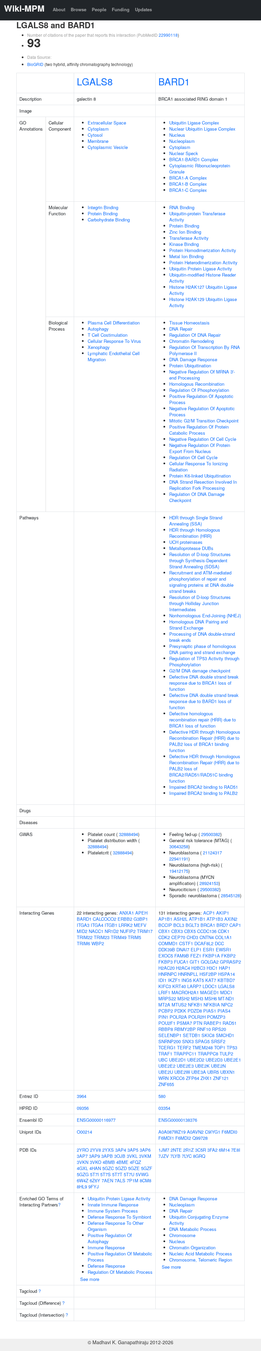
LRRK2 (126, 925)
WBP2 (97, 943)
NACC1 (96, 931)
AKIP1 (222, 913)
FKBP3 (165, 961)
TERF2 (184, 1047)
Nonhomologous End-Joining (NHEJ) (205, 615)
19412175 (178, 871)
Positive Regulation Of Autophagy (110, 1238)
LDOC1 (210, 986)
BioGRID (35, 64)
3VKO (95, 1162)
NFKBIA (212, 1004)
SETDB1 (191, 1035)
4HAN (95, 1168)
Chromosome (182, 1235)
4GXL (82, 1168)
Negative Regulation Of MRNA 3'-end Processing (202, 374)
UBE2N (218, 1066)
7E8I (235, 1150)
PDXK (180, 1010)
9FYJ (93, 1186)
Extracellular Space (107, 122)
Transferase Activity (189, 238)
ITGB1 (111, 925)
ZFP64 (192, 1078)
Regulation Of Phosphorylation (199, 390)
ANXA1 (126, 913)
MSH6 (211, 998)
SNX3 (188, 1041)
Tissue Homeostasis (189, 322)
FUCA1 (181, 961)
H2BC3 (198, 968)
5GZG (83, 1174)
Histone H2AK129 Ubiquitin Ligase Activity (203, 302)
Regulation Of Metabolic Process (120, 1272)
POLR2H (197, 1017)
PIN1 (163, 1017)
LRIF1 (164, 992)
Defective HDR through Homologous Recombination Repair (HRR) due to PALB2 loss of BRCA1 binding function (204, 741)
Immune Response (106, 1247)
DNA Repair (180, 329)
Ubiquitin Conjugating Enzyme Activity (198, 1220)
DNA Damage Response (193, 359)
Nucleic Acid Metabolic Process (200, 1253)
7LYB (175, 1156)
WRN (163, 1078)
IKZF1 (174, 980)
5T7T (117, 1174)
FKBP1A (211, 955)
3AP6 (145, 1150)
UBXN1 (227, 1072)
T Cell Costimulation (107, 335)
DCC (219, 943)
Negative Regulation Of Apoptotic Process (202, 411)
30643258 (178, 846)
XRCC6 (177, 1078)
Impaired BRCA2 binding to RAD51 (203, 787)
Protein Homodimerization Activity (202, 250)
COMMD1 (168, 943)
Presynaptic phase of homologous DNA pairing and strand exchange (202, 649)
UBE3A (198, 1072)
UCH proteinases (186, 542)
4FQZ (135, 1162)
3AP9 (94, 1156)
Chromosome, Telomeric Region (200, 1259)
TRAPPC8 (208, 1053)
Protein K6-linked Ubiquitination (200, 475)
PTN (197, 1023)
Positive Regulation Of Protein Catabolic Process (199, 429)
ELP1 (196, 949)
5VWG (142, 1174)
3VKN (82, 1162)
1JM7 (163, 1150)
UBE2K (202, 1066)
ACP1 (209, 913)
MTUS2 (179, 1004)
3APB (107, 1156)
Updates (143, 9)
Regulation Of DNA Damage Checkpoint (196, 497)
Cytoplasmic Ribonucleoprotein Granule (199, 168)
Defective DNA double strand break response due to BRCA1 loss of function (204, 682)
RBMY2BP (185, 1029)
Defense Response (106, 1266)
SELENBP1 (169, 1035)
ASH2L (181, 919)
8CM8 (145, 1180)
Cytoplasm (98, 129)
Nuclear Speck (183, 153)
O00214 (84, 1132)
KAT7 (210, 980)
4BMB (109, 1162)
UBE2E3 (185, 1066)
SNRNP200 (169, 1041)
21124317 (212, 852)
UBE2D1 (177, 1059)
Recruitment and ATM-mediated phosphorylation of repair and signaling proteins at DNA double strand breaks (201, 581)
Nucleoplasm (182, 141)
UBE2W (182, 1072)
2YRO (83, 1150)
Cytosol (95, 135)
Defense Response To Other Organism (115, 1226)
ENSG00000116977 (96, 1120)
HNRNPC (167, 974)
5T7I (94, 1174)
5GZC (108, 1168)
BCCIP (165, 925)
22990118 (168, 35)
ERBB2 (125, 919)
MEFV (140, 925)
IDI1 (162, 980)
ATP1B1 (197, 919)
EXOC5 (165, 955)
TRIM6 (83, 943)
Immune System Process (113, 1210)
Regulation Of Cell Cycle (193, 457)
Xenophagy (99, 347)
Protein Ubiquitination (190, 365)
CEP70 (178, 937)
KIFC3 (164, 986)
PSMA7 (184, 1023)
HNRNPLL (188, 974)
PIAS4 (224, 1010)
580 (162, 1096)
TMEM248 (202, 1047)
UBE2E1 (232, 1059)
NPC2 (227, 1004)
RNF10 (204, 1029)
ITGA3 (83, 925)
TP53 (232, 1047)
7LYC (187, 1156)
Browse (78, 9)
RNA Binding (181, 207)
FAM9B (181, 955)
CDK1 (223, 931)
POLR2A (178, 1017)
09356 (83, 1108)
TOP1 (219, 1047)
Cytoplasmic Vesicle (108, 147)
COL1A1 (223, 937)
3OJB (119, 1156)
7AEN (107, 1180)
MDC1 (226, 992)
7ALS (120, 1180)
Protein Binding (103, 213)
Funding (120, 9)
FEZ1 (195, 955)
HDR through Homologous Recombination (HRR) (194, 533)
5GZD (121, 1168)
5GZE (134, 1168)
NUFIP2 (128, 931)
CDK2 (164, 937)
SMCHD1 (225, 1035)
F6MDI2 (183, 1138)
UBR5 (213, 1072)
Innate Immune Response (113, 1204)
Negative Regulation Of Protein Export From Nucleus (199, 448)
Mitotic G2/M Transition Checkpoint (204, 420)
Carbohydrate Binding (109, 219)
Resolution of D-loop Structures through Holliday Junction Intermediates (200, 603)
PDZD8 (195, 1010)
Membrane (98, 141)
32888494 (128, 834)
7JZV (163, 1156)
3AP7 (82, 1156)
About (59, 9)
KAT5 (198, 980)
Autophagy (98, 329)
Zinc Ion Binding (185, 232)
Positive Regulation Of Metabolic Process (120, 1256)
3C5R (200, 1150)
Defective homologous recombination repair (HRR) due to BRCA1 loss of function (202, 719)
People (99, 9)
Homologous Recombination (196, 384)
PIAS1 (209, 1010)
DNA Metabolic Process (192, 1229)
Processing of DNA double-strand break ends (202, 637)
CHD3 (192, 937)
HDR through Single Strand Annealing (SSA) (195, 520)
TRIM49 (118, 937)
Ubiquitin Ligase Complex (194, 122)
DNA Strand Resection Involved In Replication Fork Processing (203, 485)
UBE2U (165, 1072)
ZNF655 (166, 1084)
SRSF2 (218, 1041)
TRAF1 (165, 1053)
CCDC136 (206, 931)
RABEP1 (212, 1023)
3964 (81, 1096)
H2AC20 (166, 968)
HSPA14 (226, 974)
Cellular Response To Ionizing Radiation (198, 466)
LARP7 (194, 986)
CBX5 (190, 931)
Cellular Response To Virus (114, 341)
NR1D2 (112, 931)
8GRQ (199, 1156)
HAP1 (224, 968)
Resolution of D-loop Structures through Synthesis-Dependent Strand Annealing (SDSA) (200, 560)
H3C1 (212, 968)
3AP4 (120, 1150)
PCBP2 (165, 1010)
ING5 (186, 980)
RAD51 (230, 1023)
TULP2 (226, 1053)
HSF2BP (208, 974)
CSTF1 (186, 943)
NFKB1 (195, 1004)
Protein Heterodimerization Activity (203, 262)
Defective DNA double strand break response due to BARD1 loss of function (204, 701)
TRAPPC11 (185, 1053)
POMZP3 (216, 1017)
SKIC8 (208, 1035)
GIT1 (194, 961)
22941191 (178, 858)
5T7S (105, 1174)
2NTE (176, 1150)
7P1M (132, 1180)
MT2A (164, 1004)
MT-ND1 (226, 998)
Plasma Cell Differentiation (114, 322)
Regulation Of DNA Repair (195, 335)
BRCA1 (208, 925)
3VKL (132, 1156)
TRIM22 (84, 937)
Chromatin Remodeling (191, 341)
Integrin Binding (103, 207)
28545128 (230, 895)
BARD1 (174, 81)
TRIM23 (101, 937)
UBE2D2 (195, 1059)
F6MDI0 (229, 1132)
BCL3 (178, 925)
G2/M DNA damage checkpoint (199, 670)
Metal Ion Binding (186, 256)
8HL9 (82, 1186)
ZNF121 (221, 1078)
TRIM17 (145, 931)
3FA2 (212, 1150)
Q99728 (200, 1138)
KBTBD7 (226, 980)
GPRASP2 (230, 961)
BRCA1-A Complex (188, 177)
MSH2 (183, 998)
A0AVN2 (195, 1132)
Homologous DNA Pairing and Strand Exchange (198, 624)
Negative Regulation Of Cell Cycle (202, 439)
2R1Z (188, 1150)
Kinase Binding (184, 244)
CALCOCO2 (104, 919)
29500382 (210, 834)
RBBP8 (165, 1029)
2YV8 (95, 1150)
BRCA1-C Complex (188, 190)
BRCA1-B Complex (188, 184)
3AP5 (132, 1150)
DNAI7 (182, 949)
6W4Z (82, 1180)
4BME (122, 1162)
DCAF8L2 (203, 943)
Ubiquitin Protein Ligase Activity (200, 268)
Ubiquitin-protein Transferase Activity (197, 216)
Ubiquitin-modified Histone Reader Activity (202, 277)
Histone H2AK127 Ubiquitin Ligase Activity (203, 290)
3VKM (145, 1156)
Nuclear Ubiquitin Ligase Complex (202, 129)
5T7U (129, 1174)
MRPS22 (167, 998)
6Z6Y (95, 1180)
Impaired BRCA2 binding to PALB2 (203, 793)
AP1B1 (165, 919)
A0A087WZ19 (172, 1132)
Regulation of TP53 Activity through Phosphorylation (204, 661)
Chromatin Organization (192, 1247)
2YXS (108, 1150)
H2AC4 (183, 968)
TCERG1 (167, 1047)
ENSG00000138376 (177, 1120)
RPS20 (219, 1029)
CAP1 (235, 925)
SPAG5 (202, 1041)
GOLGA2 (210, 961)
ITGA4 (97, 925)
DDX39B (166, 949)
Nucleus (177, 135)
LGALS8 (95, 81)
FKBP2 (228, 955)
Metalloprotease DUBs (191, 548)
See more (89, 1279)
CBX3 (177, 931)
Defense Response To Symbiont (119, 1217)
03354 (164, 1108)
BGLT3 (192, 925)
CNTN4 (206, 937)
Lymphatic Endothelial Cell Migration (114, 356)
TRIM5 (134, 937)
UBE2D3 (214, 1059)
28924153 (209, 883)
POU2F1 (166, 1023)
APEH (141, 913)
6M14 (224, 1150)
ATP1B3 (215, 919)
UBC (163, 1059)
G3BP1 (141, 919)
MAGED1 (209, 992)
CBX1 (164, 931)
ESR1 (208, 949)
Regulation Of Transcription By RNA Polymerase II (204, 350)
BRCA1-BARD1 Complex (194, 159)
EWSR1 (223, 949)
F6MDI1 (166, 1138)
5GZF (146, 1168)
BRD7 (222, 925)
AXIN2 (230, 919)
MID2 (82, 931)
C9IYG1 (212, 1132)
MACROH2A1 (185, 992)
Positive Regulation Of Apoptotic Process (201, 399)
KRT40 (179, 986)
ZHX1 (206, 1078)
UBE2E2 (166, 1066)
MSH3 (197, 998)
